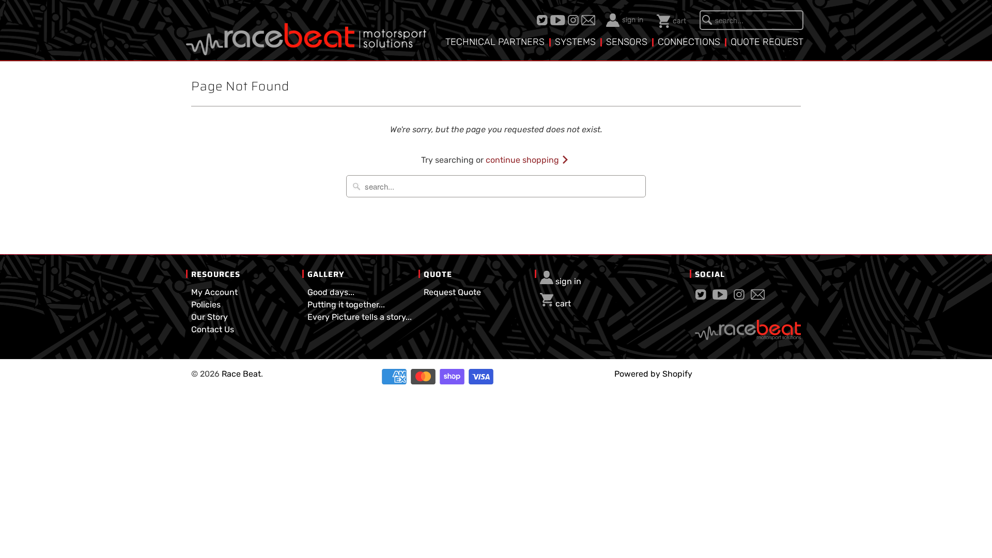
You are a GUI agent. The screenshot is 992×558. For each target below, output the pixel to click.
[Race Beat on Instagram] (574, 20)
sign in (632, 20)
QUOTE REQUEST (767, 42)
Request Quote (452, 292)
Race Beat (241, 374)
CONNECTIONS (689, 42)
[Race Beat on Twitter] (543, 20)
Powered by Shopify (653, 374)
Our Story (209, 317)
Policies (206, 304)
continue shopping (523, 160)
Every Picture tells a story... (359, 317)
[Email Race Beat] (589, 20)
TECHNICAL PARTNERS (495, 42)
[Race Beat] (306, 31)
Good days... (330, 292)
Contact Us (212, 329)
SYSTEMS (575, 42)
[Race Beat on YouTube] (559, 20)
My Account (214, 292)
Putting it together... (346, 304)
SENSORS (626, 42)
